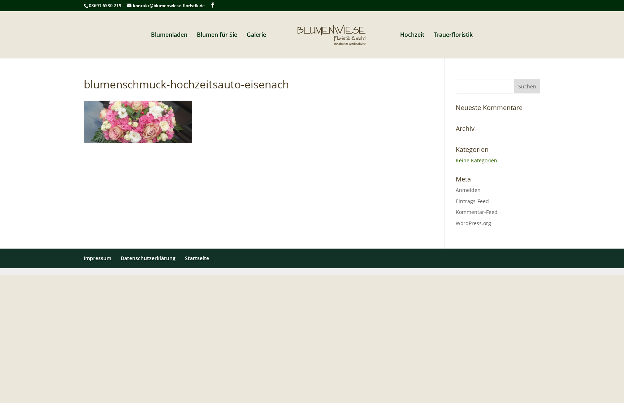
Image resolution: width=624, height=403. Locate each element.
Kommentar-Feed (477, 212)
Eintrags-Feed (472, 201)
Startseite (197, 258)
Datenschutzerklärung (148, 258)
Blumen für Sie (217, 35)
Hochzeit (412, 35)
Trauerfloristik (453, 35)
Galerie (256, 35)
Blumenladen (169, 35)
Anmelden (468, 190)
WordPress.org (473, 223)
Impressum (97, 258)
